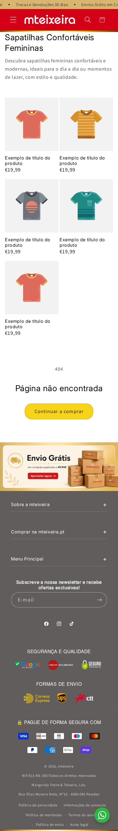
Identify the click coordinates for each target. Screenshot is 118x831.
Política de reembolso (44, 815)
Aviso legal (79, 824)
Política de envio (50, 824)
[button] (13, 20)
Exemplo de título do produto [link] (27, 160)
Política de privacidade (38, 805)
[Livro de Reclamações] (60, 664)
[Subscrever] (99, 600)
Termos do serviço (83, 815)
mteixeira (66, 766)
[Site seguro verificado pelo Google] (27, 664)
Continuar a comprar (59, 411)
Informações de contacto (85, 805)
